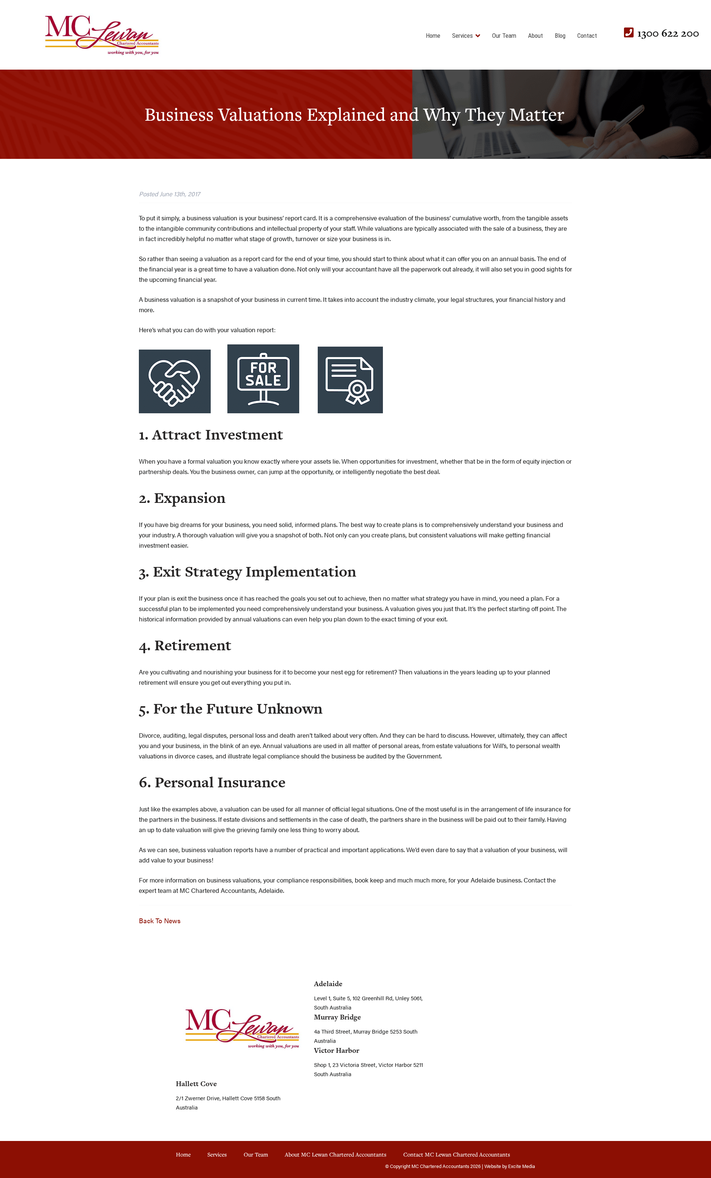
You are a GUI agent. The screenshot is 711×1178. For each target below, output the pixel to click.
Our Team (504, 35)
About (535, 35)
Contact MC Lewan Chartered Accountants (456, 1154)
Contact (587, 35)
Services (462, 35)
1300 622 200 (668, 33)
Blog (560, 35)
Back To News (160, 920)
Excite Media (521, 1165)
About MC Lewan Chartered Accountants (336, 1154)
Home (433, 35)
